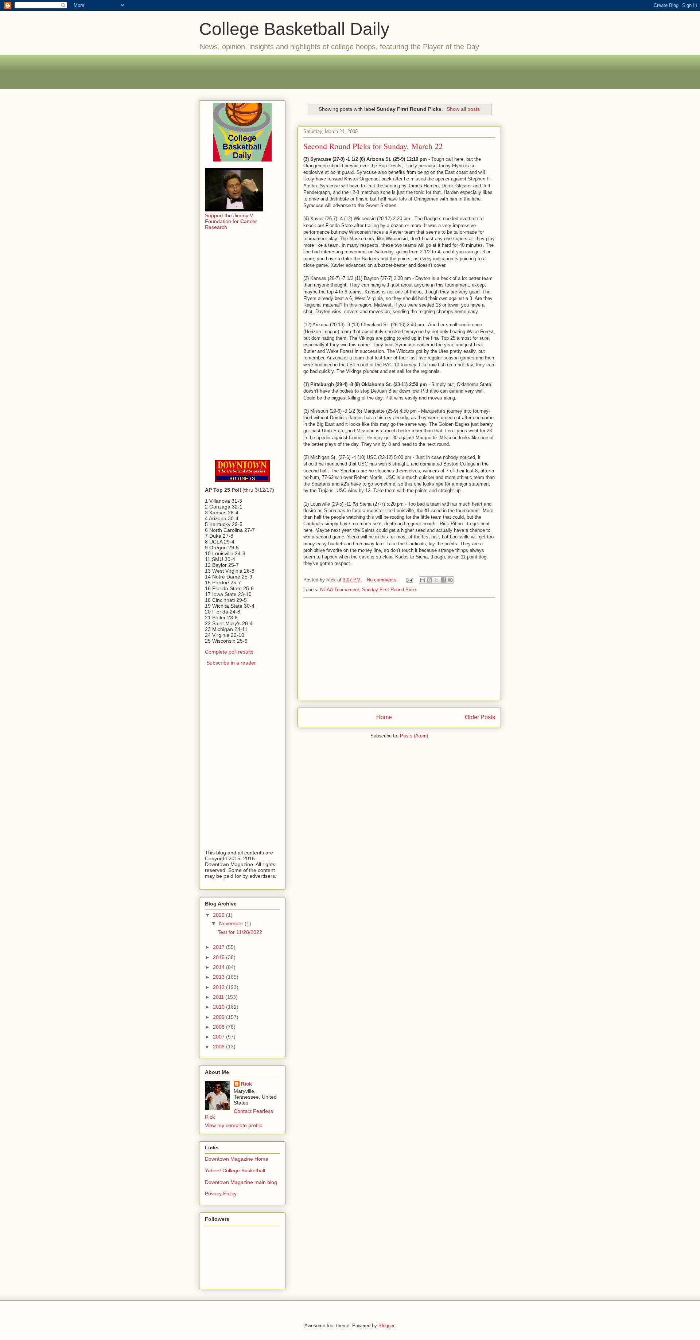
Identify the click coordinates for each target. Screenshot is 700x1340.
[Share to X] (436, 580)
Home (384, 717)
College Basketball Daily (294, 29)
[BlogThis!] (429, 580)
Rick (246, 1084)
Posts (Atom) (414, 736)
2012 (219, 987)
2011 (219, 997)
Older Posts (480, 717)
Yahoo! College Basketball (235, 1170)
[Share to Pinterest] (450, 580)
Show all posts (463, 109)
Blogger (386, 1325)
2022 (219, 915)
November (232, 923)
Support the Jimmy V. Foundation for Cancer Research (231, 221)
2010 (219, 1007)
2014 (219, 967)
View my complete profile (233, 1125)
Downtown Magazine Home (236, 1159)
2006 (219, 1046)
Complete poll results (229, 652)
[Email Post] (409, 580)
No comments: (383, 580)
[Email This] (422, 580)
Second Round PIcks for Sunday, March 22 (373, 146)
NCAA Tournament (339, 589)
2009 (219, 1017)
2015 (219, 957)
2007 (219, 1037)
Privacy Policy (221, 1193)
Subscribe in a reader (231, 663)
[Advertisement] (350, 71)
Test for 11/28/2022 (240, 932)
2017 (219, 947)
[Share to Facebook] (443, 580)
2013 (219, 977)
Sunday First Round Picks (389, 589)
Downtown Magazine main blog (241, 1182)
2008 (219, 1027)
